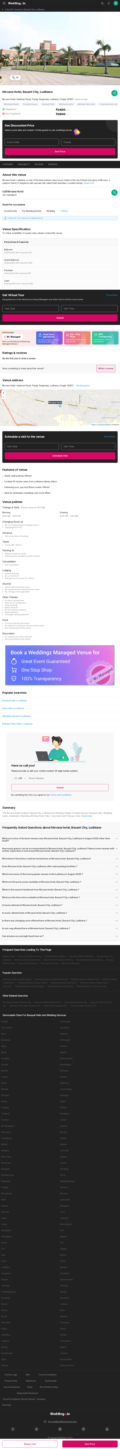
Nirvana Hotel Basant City (30, 956)
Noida (62, 1261)
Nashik (63, 1292)
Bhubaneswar (66, 1279)
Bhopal (4, 1279)
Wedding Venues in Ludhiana (16, 716)
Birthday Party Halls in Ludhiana (17, 724)
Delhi (3, 1200)
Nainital (4, 1089)
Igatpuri (63, 1157)
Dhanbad (64, 1071)
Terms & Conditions (47, 1375)
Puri (62, 1242)
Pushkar (5, 1120)
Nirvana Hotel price (49, 963)
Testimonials (50, 1381)
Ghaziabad (6, 1230)
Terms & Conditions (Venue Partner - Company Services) (24, 1402)
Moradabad (6, 1193)
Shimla (4, 1347)
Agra (3, 1255)
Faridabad (64, 1273)
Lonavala (64, 1150)
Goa (62, 1230)
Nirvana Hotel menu (71, 963)
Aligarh (63, 1052)
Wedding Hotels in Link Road (64, 983)
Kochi (62, 1310)
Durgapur (5, 1058)
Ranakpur (64, 1114)
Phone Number (36, 778)
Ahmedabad (66, 1224)
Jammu (63, 1046)
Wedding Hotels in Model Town (85, 979)
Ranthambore (7, 1175)
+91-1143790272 (9, 195)
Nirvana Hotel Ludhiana (55, 956)
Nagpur (63, 1236)
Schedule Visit (60, 455)
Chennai (5, 1212)
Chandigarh (6, 1236)
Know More (112, 295)
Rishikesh (5, 1169)
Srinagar (5, 1095)
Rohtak (4, 1021)
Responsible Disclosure (27, 1393)
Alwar (4, 1052)
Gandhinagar (7, 1353)
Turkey (63, 1120)
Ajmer (4, 1083)
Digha (3, 1046)
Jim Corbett (6, 1028)
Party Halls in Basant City (75, 1002)
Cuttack (63, 1353)
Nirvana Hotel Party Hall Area (90, 960)
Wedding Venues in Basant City (17, 1002)
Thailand (5, 1114)
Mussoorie (6, 1163)
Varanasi (5, 1285)
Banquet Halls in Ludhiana (14, 700)
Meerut (4, 1304)
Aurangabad (66, 1359)
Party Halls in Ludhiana (13, 708)
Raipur (4, 1328)
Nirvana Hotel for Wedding (82, 956)
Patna (4, 1242)
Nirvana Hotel (9, 956)
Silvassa (64, 1187)
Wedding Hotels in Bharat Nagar (17, 979)
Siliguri (63, 1347)
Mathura (64, 1034)
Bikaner (63, 1144)
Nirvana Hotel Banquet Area (27, 960)
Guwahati (5, 1298)
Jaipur (4, 1218)
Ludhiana (5, 1267)
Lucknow (64, 1218)
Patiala (63, 1107)
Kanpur (63, 1255)
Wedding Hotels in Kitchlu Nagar (29, 986)
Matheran (64, 1083)
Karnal (4, 1316)
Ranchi (4, 1310)
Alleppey (5, 1150)
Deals (29, 1387)
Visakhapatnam (8, 1292)
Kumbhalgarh (7, 1126)
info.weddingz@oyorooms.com (62, 1421)
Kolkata (4, 1206)
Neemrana (6, 1157)
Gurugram (6, 1273)
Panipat (4, 1365)
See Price (60, 151)
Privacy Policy (11, 1381)
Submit (60, 318)
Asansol (63, 1126)
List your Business (12, 1387)
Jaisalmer (64, 1028)
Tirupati (4, 1064)
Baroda (63, 1267)
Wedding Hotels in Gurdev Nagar (32, 983)
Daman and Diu (67, 1365)
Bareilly (4, 1071)
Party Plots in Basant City (55, 1006)
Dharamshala (66, 1058)
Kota (3, 1034)
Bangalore (65, 1206)
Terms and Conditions (60, 795)
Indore (4, 1224)
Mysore (63, 1132)
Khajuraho (6, 1181)
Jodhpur (64, 1304)
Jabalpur (5, 1341)
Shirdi (62, 1175)
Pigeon (93, 424)
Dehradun (5, 1322)
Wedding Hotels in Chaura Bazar (91, 986)
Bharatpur (6, 1132)
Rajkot (63, 1328)
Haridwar (64, 1169)
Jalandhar (6, 1335)
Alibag (4, 1101)
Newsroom (31, 1381)
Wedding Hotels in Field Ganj (60, 986)
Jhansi (63, 1163)
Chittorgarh (65, 1021)
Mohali (4, 1144)
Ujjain (3, 1359)
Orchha (63, 1077)
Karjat (62, 1101)
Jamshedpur (66, 1089)
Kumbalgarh (65, 1064)
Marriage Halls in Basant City (48, 1002)
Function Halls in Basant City (83, 1006)
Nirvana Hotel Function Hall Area (58, 960)
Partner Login (11, 1375)
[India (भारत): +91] (19, 778)
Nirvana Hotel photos (28, 963)
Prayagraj (64, 1322)
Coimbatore (65, 1341)
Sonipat (4, 1187)
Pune (62, 1212)
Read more (89, 183)
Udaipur (63, 1249)
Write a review (105, 368)
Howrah (63, 1316)
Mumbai (64, 1193)
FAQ (28, 1375)
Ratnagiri (64, 1095)
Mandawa (5, 1040)
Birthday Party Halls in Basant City (25, 1006)
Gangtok (5, 1107)
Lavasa (4, 1077)
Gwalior (63, 1335)
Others (63, 1138)
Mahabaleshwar (67, 1181)
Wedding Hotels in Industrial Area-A (51, 979)
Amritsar (64, 1285)
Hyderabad (65, 1200)
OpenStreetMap (104, 424)
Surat (3, 1261)
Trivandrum (6, 1138)
